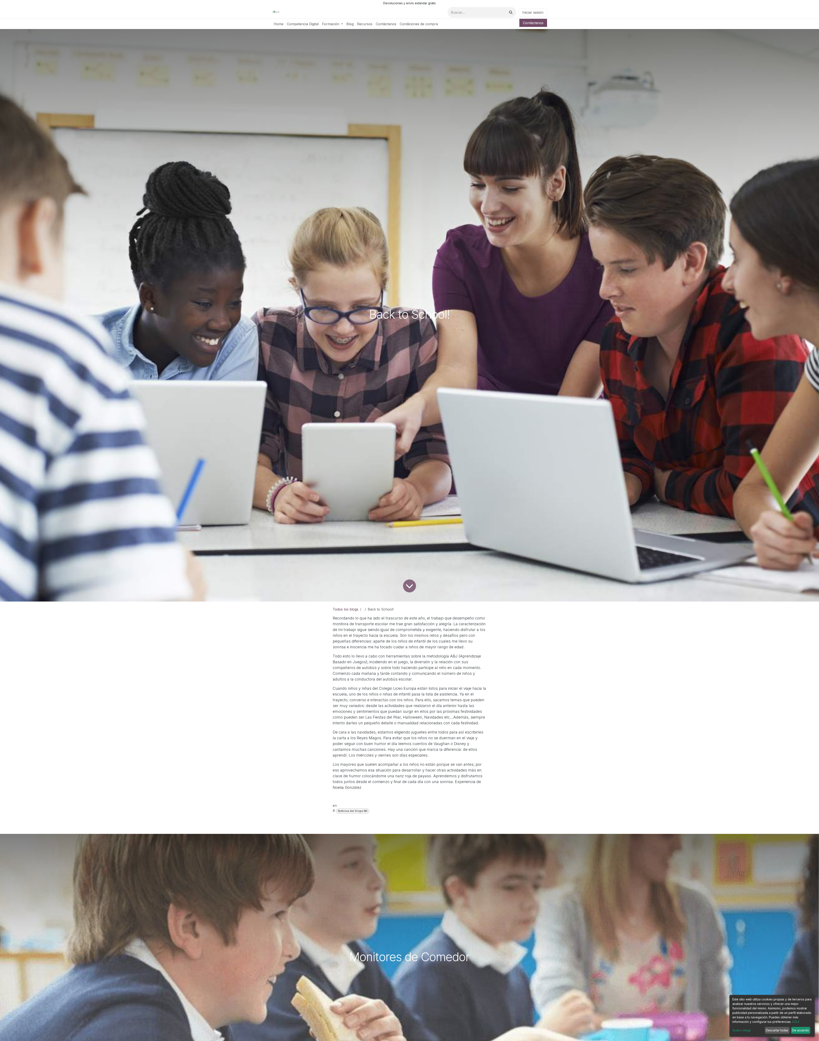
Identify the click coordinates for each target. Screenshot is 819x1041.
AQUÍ (795, 1021)
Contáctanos (533, 23)
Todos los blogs (345, 609)
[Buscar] (510, 12)
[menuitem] (278, 24)
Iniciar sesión (532, 12)
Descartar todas (777, 1030)
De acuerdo (800, 1030)
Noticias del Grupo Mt (352, 811)
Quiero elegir (741, 1030)
